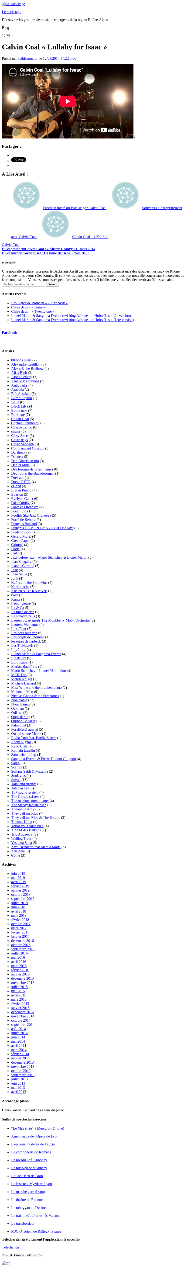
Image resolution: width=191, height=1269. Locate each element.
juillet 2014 (19, 1033)
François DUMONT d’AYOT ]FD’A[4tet (42, 528)
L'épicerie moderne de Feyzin (33, 1144)
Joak (14, 570)
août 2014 (18, 1029)
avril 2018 (18, 911)
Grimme (17, 545)
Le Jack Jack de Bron (27, 1176)
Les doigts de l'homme (27, 637)
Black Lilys (19, 406)
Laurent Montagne (24, 624)
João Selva (19, 574)
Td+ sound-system (24, 792)
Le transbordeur (22, 1223)
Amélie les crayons (25, 381)
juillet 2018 (19, 903)
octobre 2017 (21, 924)
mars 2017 (19, 928)
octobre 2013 (21, 1071)
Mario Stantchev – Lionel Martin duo (38, 671)
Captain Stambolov (25, 423)
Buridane (18, 415)
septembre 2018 (22, 899)
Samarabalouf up (23, 755)
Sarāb (15, 763)
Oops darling (20, 717)
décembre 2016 (22, 941)
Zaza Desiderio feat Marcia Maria (36, 847)
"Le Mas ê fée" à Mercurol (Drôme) (37, 1128)
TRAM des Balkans (26, 830)
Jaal (14, 553)
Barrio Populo (21, 398)
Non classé (19, 700)
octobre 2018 (21, 894)
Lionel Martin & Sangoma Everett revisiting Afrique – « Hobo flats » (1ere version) (72, 320)
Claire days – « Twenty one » (33, 311)
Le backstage (11, 12)
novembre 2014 (22, 1016)
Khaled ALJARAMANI (29, 591)
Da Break (18, 452)
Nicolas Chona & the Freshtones (35, 696)
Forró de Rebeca (23, 520)
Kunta (15, 599)
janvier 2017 (20, 936)
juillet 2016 (19, 953)
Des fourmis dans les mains (31, 469)
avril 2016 (18, 962)
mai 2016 (18, 957)
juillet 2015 (19, 987)
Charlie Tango (21, 427)
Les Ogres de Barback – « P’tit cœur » (39, 303)
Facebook (9, 333)
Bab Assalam (21, 394)
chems (15, 431)
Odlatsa (16, 713)
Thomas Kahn (21, 822)
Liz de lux (18, 658)
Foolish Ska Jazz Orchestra (31, 515)
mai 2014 (18, 1041)
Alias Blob (19, 373)
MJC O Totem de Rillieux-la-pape (36, 1231)
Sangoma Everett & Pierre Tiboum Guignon (43, 759)
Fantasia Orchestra (24, 507)
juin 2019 (18, 873)
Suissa (15, 780)
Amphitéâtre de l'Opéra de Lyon (34, 1136)
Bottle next (19, 410)
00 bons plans (21, 360)
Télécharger (10, 1247)
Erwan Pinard (21, 490)
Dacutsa (17, 457)
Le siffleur (18, 629)
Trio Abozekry (22, 834)
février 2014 (20, 1054)
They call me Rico (24, 813)
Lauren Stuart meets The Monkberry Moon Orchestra (50, 620)
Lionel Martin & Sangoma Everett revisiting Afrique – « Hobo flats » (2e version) (71, 316)
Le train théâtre (35, 1215)
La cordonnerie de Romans (31, 1152)
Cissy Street (20, 436)
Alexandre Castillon (26, 364)
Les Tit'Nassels (22, 645)
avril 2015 (18, 995)
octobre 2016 (21, 945)
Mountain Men (22, 692)
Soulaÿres (18, 776)
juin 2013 (18, 1083)
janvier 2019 (20, 890)
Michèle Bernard (23, 683)
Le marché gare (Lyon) (28, 1192)
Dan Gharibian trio (25, 461)
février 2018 (20, 920)
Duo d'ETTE (21, 482)
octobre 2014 (21, 1020)
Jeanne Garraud (22, 566)
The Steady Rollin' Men (28, 805)
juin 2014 (18, 1037)
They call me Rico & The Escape (35, 817)
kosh (14, 595)
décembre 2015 (22, 978)
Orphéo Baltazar (23, 721)
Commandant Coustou (27, 448)
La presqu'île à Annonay (29, 1160)
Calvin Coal (11, 245)
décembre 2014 (22, 1012)
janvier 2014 (20, 1058)
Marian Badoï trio (24, 666)
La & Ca (17, 608)
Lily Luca (18, 650)
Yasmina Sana (21, 843)
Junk (14, 578)
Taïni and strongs (23, 784)
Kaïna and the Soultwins (29, 582)
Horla (15, 549)
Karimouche (20, 587)
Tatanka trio (20, 788)
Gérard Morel (21, 536)
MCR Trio (19, 675)
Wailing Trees (21, 838)
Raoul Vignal (21, 742)
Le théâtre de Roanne (27, 1200)
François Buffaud (24, 524)
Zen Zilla (18, 851)
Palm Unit (18, 725)
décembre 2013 (22, 1062)
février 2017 (20, 932)
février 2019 (20, 886)
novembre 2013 (22, 1066)
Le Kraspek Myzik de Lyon (31, 1184)
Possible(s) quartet (24, 729)
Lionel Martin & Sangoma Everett (36, 654)
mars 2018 (19, 915)
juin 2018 (18, 907)
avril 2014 (18, 1046)
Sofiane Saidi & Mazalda (29, 771)
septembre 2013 (22, 1075)
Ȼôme (15, 855)
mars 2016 (19, 966)
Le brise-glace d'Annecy (29, 1168)
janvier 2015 (20, 1008)
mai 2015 (18, 991)
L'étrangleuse (21, 603)
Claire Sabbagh (22, 444)
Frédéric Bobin (22, 532)
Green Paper (20, 541)
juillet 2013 (19, 1079)
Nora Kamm (20, 704)
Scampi (16, 767)
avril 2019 (18, 882)
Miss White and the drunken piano (36, 687)
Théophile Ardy (22, 809)
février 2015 (20, 1004)
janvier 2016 (20, 974)
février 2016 (20, 970)
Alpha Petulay (21, 377)
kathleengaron (28, 58)
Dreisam (17, 478)
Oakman (17, 708)
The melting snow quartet (30, 801)
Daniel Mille (20, 465)
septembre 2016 (22, 949)
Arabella (17, 389)
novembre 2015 (22, 983)
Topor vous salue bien (27, 826)
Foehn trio (18, 511)
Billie (15, 402)
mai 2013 (18, 1087)
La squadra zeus (23, 616)
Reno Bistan (20, 746)
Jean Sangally (21, 562)
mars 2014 (19, 1050)
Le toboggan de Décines (29, 1208)
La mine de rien (22, 612)
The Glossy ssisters (25, 797)
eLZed (16, 486)
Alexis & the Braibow (27, 368)
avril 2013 (18, 1092)
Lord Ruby (19, 662)
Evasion (17, 494)
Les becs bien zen (24, 633)
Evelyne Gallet (22, 499)
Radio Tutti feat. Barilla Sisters (33, 738)
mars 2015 (19, 999)
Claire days (19, 440)
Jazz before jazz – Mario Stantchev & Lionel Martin (49, 557)
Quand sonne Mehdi (26, 734)
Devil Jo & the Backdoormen (32, 473)
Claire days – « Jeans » (28, 307)
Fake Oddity (20, 503)
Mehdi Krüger (21, 679)
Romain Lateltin (23, 750)
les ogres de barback (26, 641)
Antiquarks (19, 385)
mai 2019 (18, 878)
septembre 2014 (22, 1025)
